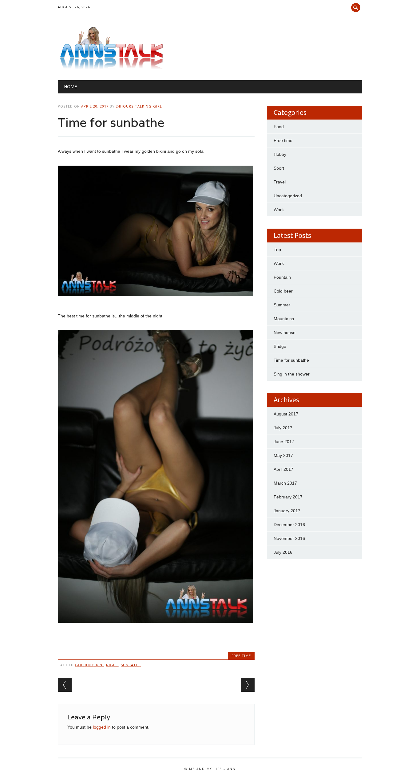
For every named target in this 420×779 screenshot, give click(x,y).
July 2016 (283, 552)
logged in (102, 727)
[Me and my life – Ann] (111, 67)
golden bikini (89, 665)
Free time (241, 655)
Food (279, 126)
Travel (280, 181)
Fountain (282, 277)
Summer (282, 304)
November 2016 (289, 538)
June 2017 (284, 441)
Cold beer (283, 291)
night (112, 665)
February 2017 (288, 496)
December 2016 (289, 524)
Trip (277, 249)
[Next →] (248, 685)
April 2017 (283, 469)
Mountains (284, 318)
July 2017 (283, 427)
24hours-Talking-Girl (139, 106)
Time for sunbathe (291, 360)
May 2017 (283, 455)
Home (70, 86)
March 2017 (285, 483)
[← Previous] (65, 685)
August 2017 (286, 413)
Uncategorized (288, 195)
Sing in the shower (292, 374)
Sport (279, 168)
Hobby (280, 154)
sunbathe (131, 665)
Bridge (280, 346)
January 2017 (287, 510)
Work (279, 209)
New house (284, 332)
